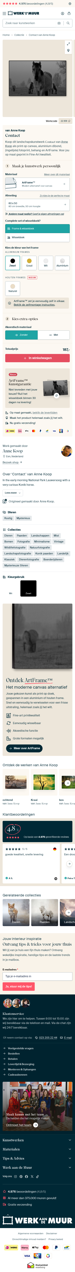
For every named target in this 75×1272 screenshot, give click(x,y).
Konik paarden (44, 553)
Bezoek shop (11, 462)
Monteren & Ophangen (22, 1069)
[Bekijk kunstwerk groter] (68, 44)
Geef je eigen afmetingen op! (36, 214)
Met (56, 334)
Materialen (11, 1149)
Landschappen (40, 535)
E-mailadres (10, 969)
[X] (32, 1177)
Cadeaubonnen (17, 1074)
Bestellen (14, 1053)
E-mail (68, 1037)
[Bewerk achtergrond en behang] (68, 50)
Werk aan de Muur (17, 1167)
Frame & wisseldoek (23, 228)
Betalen (13, 1059)
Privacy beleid (55, 1239)
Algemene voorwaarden (30, 1233)
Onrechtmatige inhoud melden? (29, 1239)
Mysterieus (23, 518)
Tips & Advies (13, 1158)
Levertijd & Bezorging (21, 1064)
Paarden (22, 535)
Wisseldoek (18, 237)
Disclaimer (51, 1233)
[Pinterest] (21, 1177)
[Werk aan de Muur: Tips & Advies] (70, 1158)
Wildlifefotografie (14, 547)
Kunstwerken (13, 1140)
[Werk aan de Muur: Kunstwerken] (70, 1140)
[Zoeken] (68, 23)
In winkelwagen (40, 358)
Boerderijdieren (52, 559)
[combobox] (29, 23)
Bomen (8, 541)
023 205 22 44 (48, 1037)
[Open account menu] (62, 13)
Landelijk (63, 553)
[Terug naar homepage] (23, 13)
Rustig (8, 518)
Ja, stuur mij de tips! (18, 986)
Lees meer (11, 492)
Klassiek (9, 559)
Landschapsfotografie (17, 553)
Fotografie (23, 541)
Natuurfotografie (40, 547)
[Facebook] (26, 1177)
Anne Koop (18, 130)
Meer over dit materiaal (57, 174)
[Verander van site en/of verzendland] (70, 4)
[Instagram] (15, 1177)
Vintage (58, 541)
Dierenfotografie (29, 559)
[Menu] (4, 13)
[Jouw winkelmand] (69, 13)
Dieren (8, 535)
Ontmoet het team (18, 1125)
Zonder (24, 334)
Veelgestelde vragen (20, 1048)
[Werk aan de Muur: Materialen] (70, 1149)
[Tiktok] (37, 1177)
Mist (56, 535)
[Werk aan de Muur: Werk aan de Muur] (70, 1167)
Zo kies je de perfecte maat (55, 195)
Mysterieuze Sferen (16, 565)
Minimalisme (42, 541)
